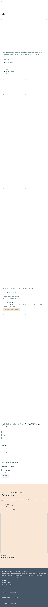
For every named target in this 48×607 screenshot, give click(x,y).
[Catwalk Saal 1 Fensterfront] (35, 140)
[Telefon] (7, 600)
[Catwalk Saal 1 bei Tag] (35, 85)
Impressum (7, 603)
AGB (2, 603)
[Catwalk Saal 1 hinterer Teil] (13, 234)
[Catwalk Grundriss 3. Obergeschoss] (13, 360)
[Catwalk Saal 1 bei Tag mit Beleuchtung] (13, 85)
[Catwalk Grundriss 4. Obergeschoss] (35, 360)
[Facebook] (5, 600)
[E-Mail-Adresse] (3, 600)
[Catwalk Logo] (2, 2)
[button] (46, 2)
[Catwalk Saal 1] (35, 234)
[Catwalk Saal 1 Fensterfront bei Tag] (13, 140)
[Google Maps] (10, 600)
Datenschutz (7, 472)
